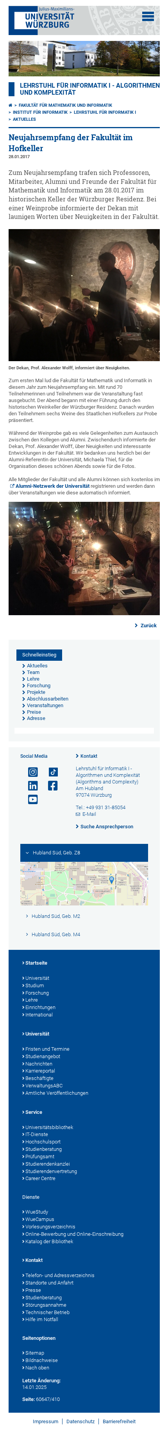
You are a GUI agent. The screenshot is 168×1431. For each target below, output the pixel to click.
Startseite (36, 963)
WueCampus (39, 1219)
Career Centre (40, 1178)
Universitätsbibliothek (49, 1127)
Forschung (37, 993)
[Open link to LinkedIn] (29, 786)
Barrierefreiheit (119, 1421)
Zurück (148, 625)
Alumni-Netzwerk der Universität (52, 486)
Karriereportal (40, 1071)
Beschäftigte (39, 1078)
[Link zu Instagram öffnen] (29, 772)
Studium (34, 985)
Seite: (28, 1399)
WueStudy (36, 1212)
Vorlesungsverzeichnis (50, 1227)
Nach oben (37, 1368)
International (39, 1015)
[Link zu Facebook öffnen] (49, 786)
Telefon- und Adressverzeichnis (60, 1275)
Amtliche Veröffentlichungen (56, 1093)
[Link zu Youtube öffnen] (29, 799)
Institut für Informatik (40, 112)
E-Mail (89, 814)
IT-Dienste (36, 1134)
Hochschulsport (43, 1142)
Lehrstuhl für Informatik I (105, 112)
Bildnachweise (41, 1360)
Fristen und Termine (47, 1049)
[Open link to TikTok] (49, 772)
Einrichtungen (40, 1007)
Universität (37, 978)
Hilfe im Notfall (41, 1319)
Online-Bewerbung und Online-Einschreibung (74, 1234)
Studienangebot (42, 1056)
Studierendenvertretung (51, 1171)
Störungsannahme (45, 1305)
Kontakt (88, 756)
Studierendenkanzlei (47, 1164)
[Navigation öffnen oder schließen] (148, 16)
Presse (33, 1290)
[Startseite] (11, 105)
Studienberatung (43, 1149)
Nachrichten (38, 1064)
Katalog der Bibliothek (49, 1241)
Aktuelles (24, 119)
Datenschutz (80, 1421)
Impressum (45, 1421)
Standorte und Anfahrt (49, 1283)
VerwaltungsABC (44, 1086)
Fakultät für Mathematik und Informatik (65, 105)
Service (33, 1112)
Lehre (31, 1000)
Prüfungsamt (39, 1156)
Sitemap (34, 1353)
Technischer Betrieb (47, 1312)
